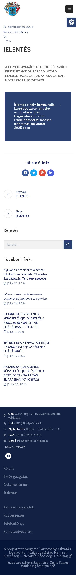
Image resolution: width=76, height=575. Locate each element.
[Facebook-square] (8, 456)
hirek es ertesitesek (16, 32)
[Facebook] (25, 172)
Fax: (25, 435)
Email (28, 441)
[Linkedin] (50, 172)
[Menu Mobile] (69, 9)
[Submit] (68, 244)
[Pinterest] (42, 172)
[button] (71, 22)
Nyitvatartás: (34, 429)
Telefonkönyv (14, 523)
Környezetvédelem (18, 531)
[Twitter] (33, 172)
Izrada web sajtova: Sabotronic (28, 562)
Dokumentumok (16, 484)
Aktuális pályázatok (19, 507)
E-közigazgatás (16, 476)
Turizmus (10, 493)
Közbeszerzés (14, 515)
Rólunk (9, 468)
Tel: (25, 423)
